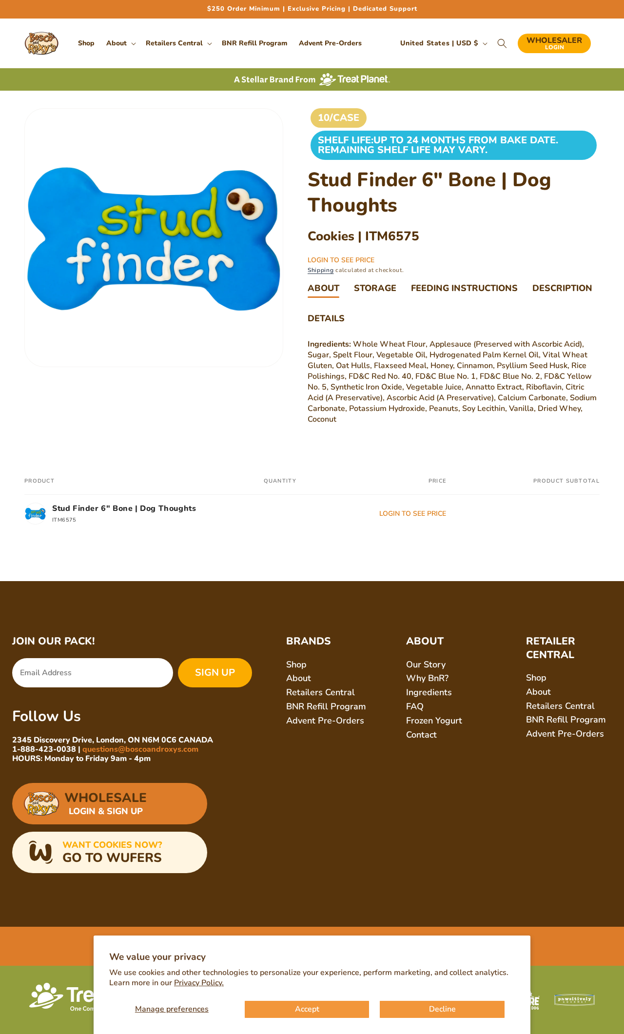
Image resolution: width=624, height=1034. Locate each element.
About (323, 288)
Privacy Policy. (199, 982)
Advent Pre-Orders (325, 720)
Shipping (321, 270)
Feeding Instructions (464, 288)
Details (326, 318)
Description (562, 288)
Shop (296, 664)
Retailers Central (320, 692)
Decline (442, 1009)
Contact (421, 735)
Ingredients (429, 692)
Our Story (426, 664)
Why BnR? (427, 678)
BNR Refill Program (326, 706)
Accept (307, 1009)
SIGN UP (215, 672)
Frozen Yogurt (434, 720)
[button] (120, 43)
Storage (375, 288)
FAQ (415, 706)
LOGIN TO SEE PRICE (341, 260)
